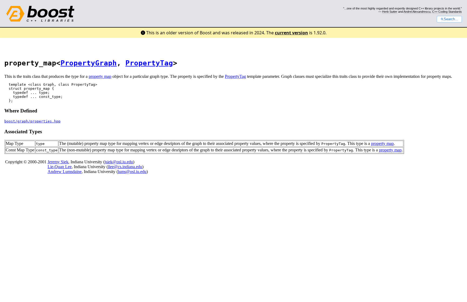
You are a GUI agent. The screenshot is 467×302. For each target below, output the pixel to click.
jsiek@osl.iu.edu (119, 162)
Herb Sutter (389, 11)
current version (291, 33)
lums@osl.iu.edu (132, 171)
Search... (451, 19)
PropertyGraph (89, 63)
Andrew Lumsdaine (65, 171)
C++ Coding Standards (447, 11)
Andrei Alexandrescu (417, 11)
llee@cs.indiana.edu (125, 166)
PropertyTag (149, 63)
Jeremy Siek (58, 162)
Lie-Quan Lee (60, 166)
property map (100, 76)
